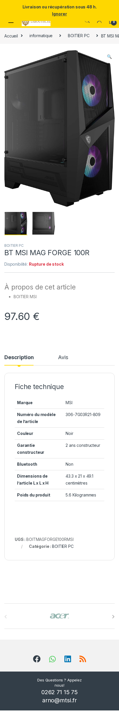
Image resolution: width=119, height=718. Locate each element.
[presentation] (113, 617)
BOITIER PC (79, 35)
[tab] (19, 360)
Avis (63, 357)
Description (19, 357)
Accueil (11, 35)
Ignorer (59, 13)
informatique (41, 35)
